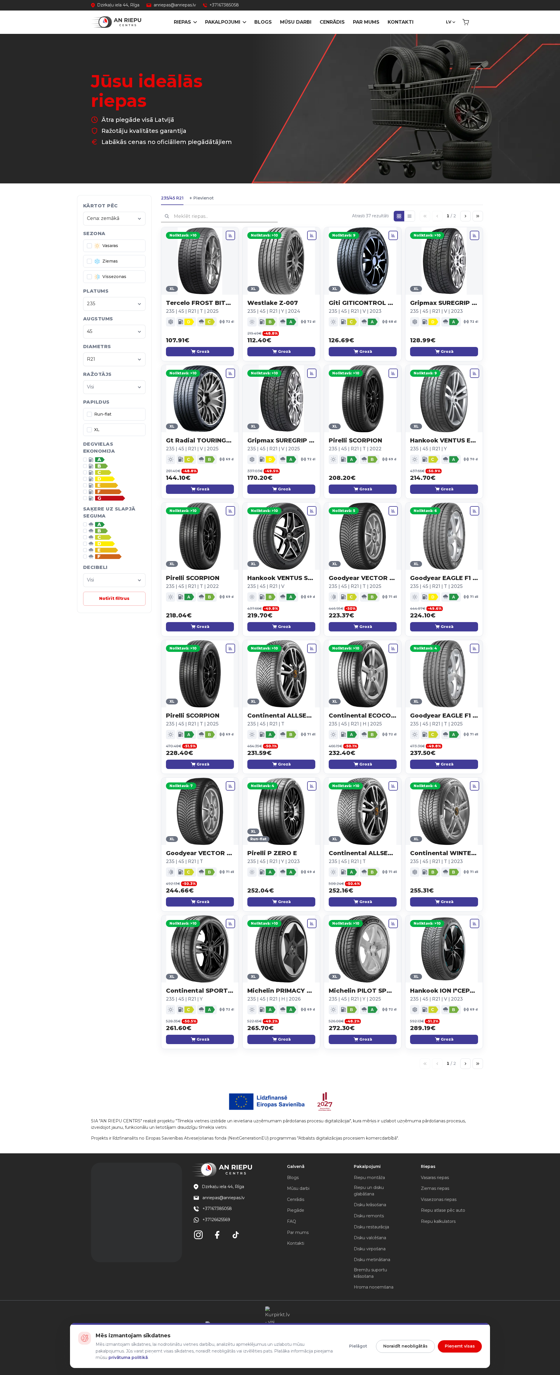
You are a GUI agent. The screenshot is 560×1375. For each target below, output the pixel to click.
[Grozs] (465, 22)
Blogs (263, 22)
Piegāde (295, 1210)
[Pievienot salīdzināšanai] (230, 235)
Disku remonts (369, 1215)
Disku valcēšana (370, 1237)
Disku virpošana (370, 1248)
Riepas (182, 22)
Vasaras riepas (435, 1177)
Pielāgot (358, 1346)
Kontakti (401, 22)
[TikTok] (235, 1234)
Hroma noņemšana (373, 1287)
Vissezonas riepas (438, 1199)
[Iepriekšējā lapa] (437, 216)
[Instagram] (198, 1234)
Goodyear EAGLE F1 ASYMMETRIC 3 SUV (444, 577)
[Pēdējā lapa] (478, 216)
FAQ (291, 1221)
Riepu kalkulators (438, 1221)
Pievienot (201, 198)
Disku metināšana (372, 1259)
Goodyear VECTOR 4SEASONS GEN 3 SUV (363, 577)
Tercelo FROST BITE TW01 (200, 302)
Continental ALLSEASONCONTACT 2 (281, 715)
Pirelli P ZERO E (272, 853)
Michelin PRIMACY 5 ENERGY (281, 990)
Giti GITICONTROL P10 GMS (363, 302)
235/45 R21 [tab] (172, 198)
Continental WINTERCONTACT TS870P (444, 853)
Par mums (366, 22)
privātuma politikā (128, 1357)
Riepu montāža (369, 1177)
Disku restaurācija (371, 1227)
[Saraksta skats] (409, 216)
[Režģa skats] (399, 216)
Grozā (203, 351)
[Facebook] (217, 1234)
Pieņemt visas (460, 1346)
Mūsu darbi (296, 22)
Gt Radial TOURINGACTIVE (200, 440)
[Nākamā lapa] (465, 216)
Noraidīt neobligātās (405, 1346)
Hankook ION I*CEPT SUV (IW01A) (444, 990)
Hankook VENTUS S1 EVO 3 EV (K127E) (281, 577)
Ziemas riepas (435, 1188)
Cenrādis (332, 22)
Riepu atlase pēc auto (443, 1210)
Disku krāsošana (370, 1204)
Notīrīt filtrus (114, 598)
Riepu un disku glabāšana (369, 1191)
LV (448, 22)
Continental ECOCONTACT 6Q (363, 715)
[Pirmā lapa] (425, 216)
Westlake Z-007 (272, 302)
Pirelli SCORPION (355, 440)
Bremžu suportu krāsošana (370, 1273)
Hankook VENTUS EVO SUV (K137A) (444, 440)
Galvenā (295, 1166)
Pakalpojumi (222, 22)
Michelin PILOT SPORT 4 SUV (363, 990)
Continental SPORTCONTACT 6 (200, 990)
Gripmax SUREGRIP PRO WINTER (444, 302)
